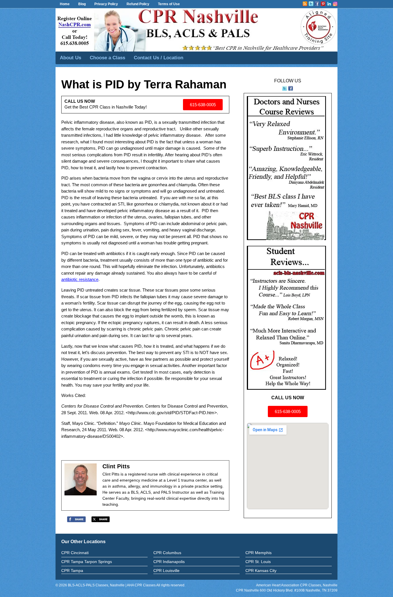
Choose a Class (107, 57)
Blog (82, 4)
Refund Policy (138, 4)
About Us (70, 57)
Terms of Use (169, 4)
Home (65, 4)
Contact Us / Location (158, 57)
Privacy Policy (106, 4)
